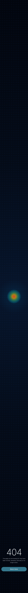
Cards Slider (4, 12)
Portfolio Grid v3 (6, 228)
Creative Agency (6, 8)
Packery (3, 232)
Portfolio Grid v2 (6, 226)
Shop (1, 255)
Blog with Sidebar (6, 249)
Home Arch (4, 21)
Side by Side (4, 234)
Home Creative (5, 25)
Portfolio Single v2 (7, 239)
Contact (2, 259)
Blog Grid (3, 251)
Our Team (4, 215)
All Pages (2, 205)
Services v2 (4, 214)
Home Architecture (6, 141)
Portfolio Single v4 (7, 242)
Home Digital (4, 124)
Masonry (3, 230)
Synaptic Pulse (5, 18)
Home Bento (4, 14)
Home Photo (4, 19)
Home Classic (5, 4)
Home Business (5, 6)
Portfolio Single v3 (7, 240)
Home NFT (4, 27)
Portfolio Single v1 (7, 237)
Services (3, 212)
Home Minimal (5, 23)
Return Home (14, 569)
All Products (4, 257)
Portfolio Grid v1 (5, 224)
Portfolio (2, 221)
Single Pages (4, 235)
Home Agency (5, 10)
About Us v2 (4, 210)
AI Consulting (5, 134)
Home (1, 1)
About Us (3, 208)
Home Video (4, 16)
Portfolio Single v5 (7, 244)
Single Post (4, 253)
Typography (4, 219)
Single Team (4, 217)
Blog (1, 246)
